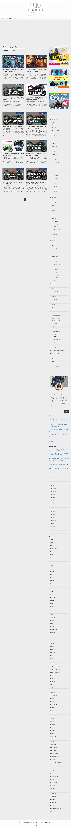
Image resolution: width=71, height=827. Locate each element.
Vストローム (55, 256)
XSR (53, 310)
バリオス (54, 234)
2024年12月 (53, 520)
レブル (54, 194)
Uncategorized (55, 283)
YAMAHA (54, 286)
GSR (53, 245)
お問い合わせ (49, 822)
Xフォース (54, 312)
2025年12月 (53, 485)
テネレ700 (54, 336)
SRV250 (54, 299)
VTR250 (54, 156)
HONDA (54, 119)
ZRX (53, 213)
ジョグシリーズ (56, 331)
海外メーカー (55, 353)
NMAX (54, 294)
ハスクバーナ (55, 366)
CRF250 (54, 135)
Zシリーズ (55, 221)
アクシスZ (54, 323)
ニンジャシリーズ (56, 231)
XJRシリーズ (55, 304)
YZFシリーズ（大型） (57, 318)
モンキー (54, 189)
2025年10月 (53, 491)
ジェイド (54, 167)
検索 (66, 411)
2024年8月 (53, 532)
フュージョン (55, 178)
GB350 (54, 143)
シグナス (54, 328)
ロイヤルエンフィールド (57, 372)
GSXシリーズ (55, 248)
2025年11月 (53, 488)
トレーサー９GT (56, 344)
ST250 (54, 250)
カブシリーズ (55, 162)
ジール (54, 326)
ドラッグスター (56, 339)
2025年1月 (53, 517)
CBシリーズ (55, 130)
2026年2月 (53, 480)
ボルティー (55, 280)
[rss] (66, 1)
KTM (53, 358)
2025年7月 (53, 500)
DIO (53, 138)
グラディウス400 (56, 269)
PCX (53, 151)
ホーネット (55, 183)
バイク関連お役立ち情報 (57, 350)
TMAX (54, 302)
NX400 (54, 148)
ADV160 (54, 124)
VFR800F (54, 154)
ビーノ (54, 347)
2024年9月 (53, 529)
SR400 (54, 296)
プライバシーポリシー (40, 822)
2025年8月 (53, 497)
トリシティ (55, 342)
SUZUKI (54, 240)
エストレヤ (55, 226)
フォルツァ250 (55, 175)
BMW (53, 356)
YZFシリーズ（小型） (57, 320)
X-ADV (54, 159)
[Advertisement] (35, 35)
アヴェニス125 (55, 258)
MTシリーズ (55, 291)
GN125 (54, 242)
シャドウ (54, 170)
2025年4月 (53, 508)
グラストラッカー (56, 266)
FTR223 (54, 140)
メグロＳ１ (55, 237)
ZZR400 (54, 218)
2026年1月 (53, 482)
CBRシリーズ (55, 127)
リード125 (54, 191)
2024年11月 (53, 523)
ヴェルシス (55, 224)
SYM (53, 361)
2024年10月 (53, 526)
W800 (54, 210)
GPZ (53, 199)
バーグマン (55, 275)
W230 (54, 205)
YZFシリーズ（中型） (57, 315)
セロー (54, 334)
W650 (54, 207)
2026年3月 (53, 477)
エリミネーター (56, 229)
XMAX (54, 307)
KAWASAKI (6, 50)
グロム (54, 165)
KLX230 (54, 202)
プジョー (54, 369)
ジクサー (54, 272)
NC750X (54, 146)
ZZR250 (54, 215)
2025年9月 (53, 494)
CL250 (54, 132)
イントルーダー (56, 264)
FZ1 (53, 288)
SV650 (54, 253)
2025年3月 (53, 511)
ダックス (54, 173)
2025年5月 (53, 506)
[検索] (68, 1)
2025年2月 (53, 514)
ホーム (20, 822)
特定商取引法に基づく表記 (29, 822)
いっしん (65, 454)
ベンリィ (54, 181)
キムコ (54, 364)
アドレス (54, 261)
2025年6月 (53, 503)
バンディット (55, 277)
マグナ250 (54, 186)
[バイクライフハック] (35, 7)
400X (53, 122)
